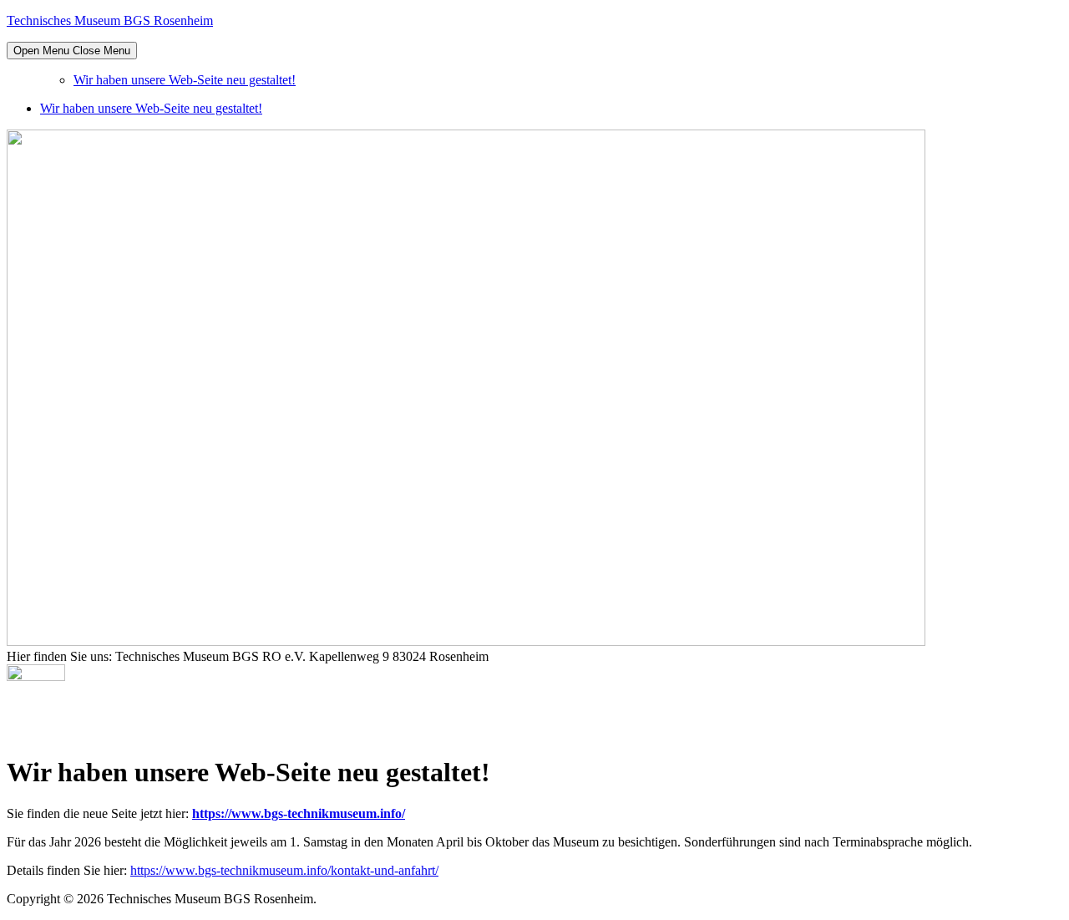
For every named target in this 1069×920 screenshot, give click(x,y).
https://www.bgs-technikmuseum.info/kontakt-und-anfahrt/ (284, 870)
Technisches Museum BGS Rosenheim (110, 20)
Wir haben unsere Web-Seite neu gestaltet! (184, 80)
